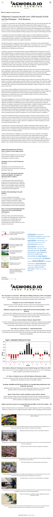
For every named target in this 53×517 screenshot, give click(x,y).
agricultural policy (40, 238)
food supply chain (32, 248)
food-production (33, 244)
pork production (40, 263)
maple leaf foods (31, 254)
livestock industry (32, 252)
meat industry (42, 256)
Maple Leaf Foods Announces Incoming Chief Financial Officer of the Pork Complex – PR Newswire (26, 405)
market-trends (39, 254)
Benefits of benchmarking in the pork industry (11, 192)
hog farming (45, 248)
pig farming (46, 258)
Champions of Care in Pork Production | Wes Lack (12, 162)
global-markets (39, 248)
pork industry (38, 260)
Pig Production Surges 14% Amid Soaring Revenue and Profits (34, 462)
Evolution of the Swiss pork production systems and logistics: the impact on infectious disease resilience (12, 174)
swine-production (39, 267)
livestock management (42, 252)
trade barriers (44, 268)
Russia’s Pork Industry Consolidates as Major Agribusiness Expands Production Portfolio (34, 494)
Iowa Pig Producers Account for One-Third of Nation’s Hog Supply (34, 478)
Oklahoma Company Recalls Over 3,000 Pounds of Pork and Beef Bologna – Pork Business (24, 17)
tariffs (37, 268)
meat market (30, 258)
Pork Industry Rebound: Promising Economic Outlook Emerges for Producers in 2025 (17, 233)
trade (40, 268)
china (46, 240)
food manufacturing (40, 246)
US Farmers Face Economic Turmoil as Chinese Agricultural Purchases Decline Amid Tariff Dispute (34, 415)
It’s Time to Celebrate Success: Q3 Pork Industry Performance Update (17, 239)
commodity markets (31, 242)
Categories (4, 277)
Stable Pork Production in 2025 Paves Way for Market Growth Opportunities (12, 150)
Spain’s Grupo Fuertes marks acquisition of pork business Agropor (26, 394)
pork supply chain (30, 265)
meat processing (37, 258)
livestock (43, 250)
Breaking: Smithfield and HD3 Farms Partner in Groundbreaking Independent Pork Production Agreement (17, 271)
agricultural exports (46, 236)
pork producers (31, 263)
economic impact (38, 242)
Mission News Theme (22, 515)
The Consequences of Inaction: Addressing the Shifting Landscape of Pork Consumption (17, 258)
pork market (48, 261)
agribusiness (32, 234)
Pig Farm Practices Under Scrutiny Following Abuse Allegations (34, 446)
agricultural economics (35, 236)
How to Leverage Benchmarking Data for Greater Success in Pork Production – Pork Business (13, 210)
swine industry (31, 268)
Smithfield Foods (37, 265)
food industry (32, 246)
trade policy (30, 270)
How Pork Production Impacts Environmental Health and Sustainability (16, 252)
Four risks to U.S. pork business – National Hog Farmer (26, 328)
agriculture (32, 240)
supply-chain (43, 265)
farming (43, 242)
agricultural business (40, 234)
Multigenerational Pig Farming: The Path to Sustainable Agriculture (34, 430)
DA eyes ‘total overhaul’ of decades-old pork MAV (27, 320)
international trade (33, 250)
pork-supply (30, 261)
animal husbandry (41, 240)
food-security (40, 244)
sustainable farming (31, 267)
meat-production (32, 256)
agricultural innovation (32, 238)
